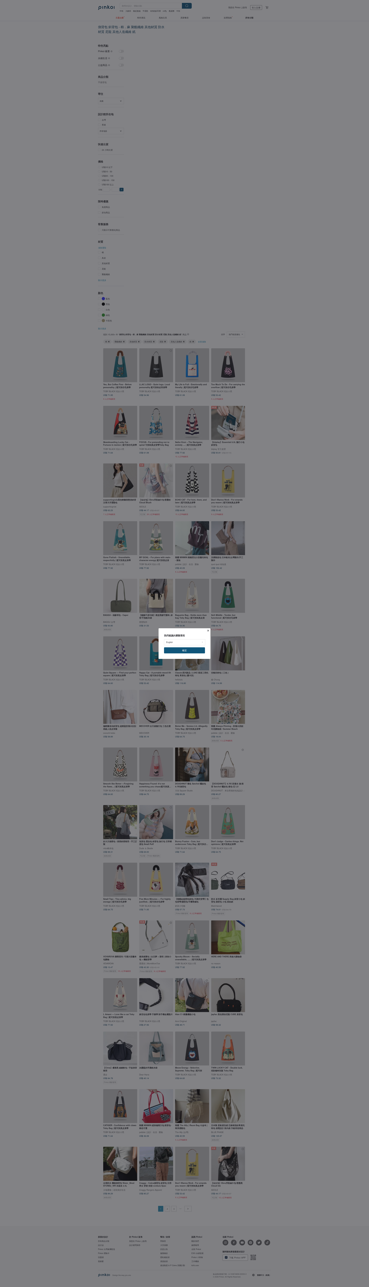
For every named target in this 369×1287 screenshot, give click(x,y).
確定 (184, 650)
